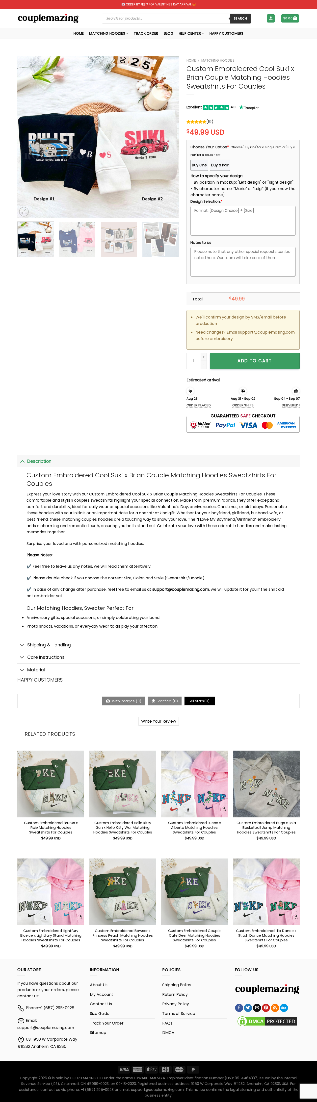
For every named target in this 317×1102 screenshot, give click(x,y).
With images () (126, 701)
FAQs (167, 1023)
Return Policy (175, 994)
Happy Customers (226, 33)
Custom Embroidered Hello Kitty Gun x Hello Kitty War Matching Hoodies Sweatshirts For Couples (122, 827)
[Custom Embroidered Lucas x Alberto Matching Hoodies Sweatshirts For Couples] (194, 784)
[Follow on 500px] (284, 1008)
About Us (98, 985)
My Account (101, 994)
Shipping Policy (176, 985)
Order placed (198, 405)
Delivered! (291, 405)
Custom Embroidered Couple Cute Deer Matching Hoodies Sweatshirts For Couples (194, 935)
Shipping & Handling (49, 645)
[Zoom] (24, 212)
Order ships (243, 405)
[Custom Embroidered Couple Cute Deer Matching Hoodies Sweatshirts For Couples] (194, 891)
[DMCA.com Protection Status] (267, 1021)
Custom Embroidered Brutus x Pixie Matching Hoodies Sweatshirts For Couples (51, 827)
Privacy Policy (175, 1004)
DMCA (168, 1032)
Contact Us (101, 1004)
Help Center (190, 33)
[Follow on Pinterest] (266, 1008)
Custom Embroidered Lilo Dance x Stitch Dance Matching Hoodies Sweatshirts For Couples (266, 935)
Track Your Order (107, 1023)
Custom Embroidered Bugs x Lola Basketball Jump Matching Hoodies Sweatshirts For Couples (266, 827)
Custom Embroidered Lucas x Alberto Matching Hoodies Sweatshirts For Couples (194, 827)
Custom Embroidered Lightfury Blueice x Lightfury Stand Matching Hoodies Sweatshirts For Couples (50, 935)
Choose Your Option (209, 147)
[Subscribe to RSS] (275, 1008)
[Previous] (26, 137)
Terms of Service (178, 1013)
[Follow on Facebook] (239, 1008)
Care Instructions (46, 657)
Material (36, 670)
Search (240, 18)
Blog (168, 33)
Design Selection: (206, 201)
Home (79, 33)
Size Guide (99, 1013)
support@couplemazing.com (45, 1027)
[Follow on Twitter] (248, 1008)
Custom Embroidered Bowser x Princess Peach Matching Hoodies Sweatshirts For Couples (123, 935)
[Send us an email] (257, 1008)
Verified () (167, 701)
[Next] (169, 137)
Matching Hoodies (107, 33)
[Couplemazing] (48, 18)
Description (39, 461)
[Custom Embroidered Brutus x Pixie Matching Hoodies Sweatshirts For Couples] (50, 784)
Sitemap (98, 1032)
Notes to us (200, 242)
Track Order (146, 33)
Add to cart (255, 361)
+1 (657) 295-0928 (56, 1008)
